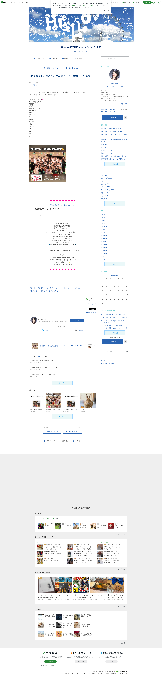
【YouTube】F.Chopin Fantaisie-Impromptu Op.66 (74, 68)
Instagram (80, 330)
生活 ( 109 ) (104, 196)
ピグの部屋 (119, 86)
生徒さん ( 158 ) (105, 184)
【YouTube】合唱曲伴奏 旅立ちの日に (112, 129)
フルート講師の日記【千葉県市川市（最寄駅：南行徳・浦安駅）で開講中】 (114, 321)
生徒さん (35, 85)
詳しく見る (81, 661)
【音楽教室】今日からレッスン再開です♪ (113, 159)
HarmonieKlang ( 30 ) (107, 190)
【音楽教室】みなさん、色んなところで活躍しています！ (60, 75)
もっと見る (62, 383)
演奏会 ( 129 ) (105, 193)
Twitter (47, 330)
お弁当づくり (41, 542)
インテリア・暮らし (102, 542)
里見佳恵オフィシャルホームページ (62, 205)
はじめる (50, 661)
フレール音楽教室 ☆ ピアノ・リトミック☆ (114, 314)
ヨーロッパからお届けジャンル (46, 518)
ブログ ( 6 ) (104, 199)
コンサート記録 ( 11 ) (107, 178)
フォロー (77, 320)
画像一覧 (67, 58)
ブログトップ (40, 58)
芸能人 (57, 518)
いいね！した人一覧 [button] (91, 304)
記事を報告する (92, 312)
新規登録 (147, 2)
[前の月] (107, 275)
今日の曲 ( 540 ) (106, 187)
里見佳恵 (114, 83)
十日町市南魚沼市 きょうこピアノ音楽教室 (114, 317)
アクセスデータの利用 (98, 674)
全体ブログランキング (107, 109)
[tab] (46, 518)
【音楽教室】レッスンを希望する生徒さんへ (114, 156)
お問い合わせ (79, 674)
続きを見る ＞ (125, 104)
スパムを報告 (69, 674)
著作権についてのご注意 (110, 363)
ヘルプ (125, 674)
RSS (104, 360)
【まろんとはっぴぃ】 (107, 150)
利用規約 (88, 674)
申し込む (111, 661)
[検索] (126, 58)
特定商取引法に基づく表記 (114, 674)
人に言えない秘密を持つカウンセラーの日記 (114, 328)
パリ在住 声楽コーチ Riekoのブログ (112, 325)
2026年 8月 (114, 275)
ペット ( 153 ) (105, 181)
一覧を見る (114, 164)
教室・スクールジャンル (108, 112)
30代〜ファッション (73, 542)
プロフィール (110, 86)
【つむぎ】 (104, 144)
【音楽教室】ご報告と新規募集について (53, 68)
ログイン (156, 2)
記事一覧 (54, 58)
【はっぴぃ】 (105, 147)
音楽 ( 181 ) (104, 175)
